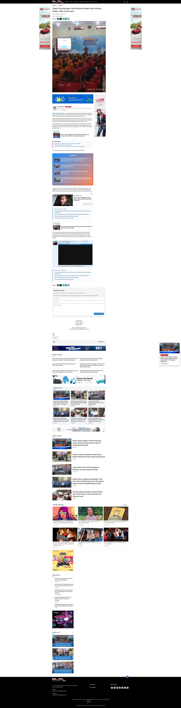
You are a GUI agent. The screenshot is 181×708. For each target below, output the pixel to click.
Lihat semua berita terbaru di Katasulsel (64, 218)
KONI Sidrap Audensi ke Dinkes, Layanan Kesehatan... (68, 143)
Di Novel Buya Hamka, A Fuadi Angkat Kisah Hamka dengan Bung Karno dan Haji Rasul (63, 591)
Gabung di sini (87, 266)
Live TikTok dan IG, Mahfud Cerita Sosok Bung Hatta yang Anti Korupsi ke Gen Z (64, 585)
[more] (73, 632)
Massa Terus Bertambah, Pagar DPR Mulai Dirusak (66, 216)
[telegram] (66, 19)
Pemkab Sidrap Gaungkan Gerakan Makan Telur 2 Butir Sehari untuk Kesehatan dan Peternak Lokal (65, 371)
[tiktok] (127, 688)
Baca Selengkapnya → (164, 363)
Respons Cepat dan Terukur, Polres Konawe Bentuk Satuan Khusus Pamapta (63, 599)
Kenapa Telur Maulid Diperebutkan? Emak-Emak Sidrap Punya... (70, 146)
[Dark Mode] (127, 1)
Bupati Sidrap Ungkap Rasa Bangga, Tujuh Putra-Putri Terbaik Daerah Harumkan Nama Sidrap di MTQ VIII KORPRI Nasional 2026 (76, 179)
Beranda (54, 5)
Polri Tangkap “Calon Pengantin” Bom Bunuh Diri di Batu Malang (63, 579)
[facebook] (58, 19)
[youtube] (125, 688)
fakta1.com (63, 14)
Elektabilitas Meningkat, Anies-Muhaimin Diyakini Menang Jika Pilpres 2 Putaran (64, 605)
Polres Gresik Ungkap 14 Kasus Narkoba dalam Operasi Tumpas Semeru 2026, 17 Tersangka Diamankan (75, 135)
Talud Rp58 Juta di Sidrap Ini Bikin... (63, 145)
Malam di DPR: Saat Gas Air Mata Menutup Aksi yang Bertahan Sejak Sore (72, 214)
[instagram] (122, 688)
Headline (61, 5)
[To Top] (127, 677)
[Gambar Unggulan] (79, 92)
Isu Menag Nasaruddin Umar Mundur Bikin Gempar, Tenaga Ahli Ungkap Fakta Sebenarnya (92, 371)
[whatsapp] (63, 19)
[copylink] (68, 19)
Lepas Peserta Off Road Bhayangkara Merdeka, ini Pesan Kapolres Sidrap (64, 364)
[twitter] (60, 19)
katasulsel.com (78, 241)
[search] (124, 1)
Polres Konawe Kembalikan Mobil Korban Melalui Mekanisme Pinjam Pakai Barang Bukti (76, 227)
